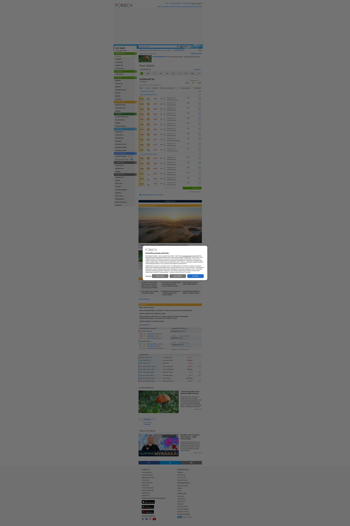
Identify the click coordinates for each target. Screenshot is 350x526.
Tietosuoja (148, 276)
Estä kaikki (160, 276)
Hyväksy (195, 276)
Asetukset (178, 276)
